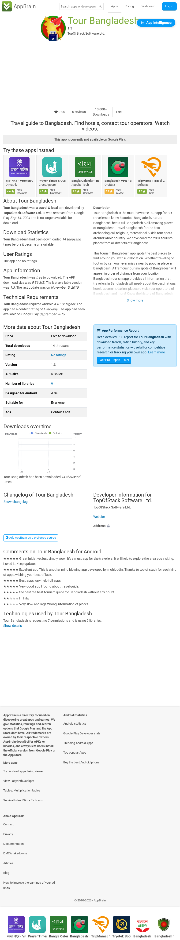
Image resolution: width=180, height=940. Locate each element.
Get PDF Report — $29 (114, 360)
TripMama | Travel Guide (151, 180)
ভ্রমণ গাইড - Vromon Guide (19, 180)
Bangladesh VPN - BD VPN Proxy (118, 180)
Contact (8, 824)
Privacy (8, 834)
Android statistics (74, 723)
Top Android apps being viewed (23, 771)
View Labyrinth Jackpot (18, 781)
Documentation (13, 844)
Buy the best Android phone (81, 762)
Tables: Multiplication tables (21, 790)
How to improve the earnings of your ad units (29, 885)
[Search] (100, 6)
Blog (6, 873)
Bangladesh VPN (163, 936)
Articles (8, 863)
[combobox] (78, 6)
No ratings (58, 355)
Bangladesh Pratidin (142, 936)
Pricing (129, 6)
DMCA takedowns (15, 853)
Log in (169, 6)
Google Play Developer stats (82, 733)
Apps (114, 6)
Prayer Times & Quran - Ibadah (52, 180)
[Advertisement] (89, 74)
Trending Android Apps (78, 743)
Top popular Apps (74, 752)
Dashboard (148, 6)
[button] (135, 526)
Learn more (156, 352)
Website (99, 517)
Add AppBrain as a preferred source (32, 537)
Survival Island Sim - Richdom (22, 800)
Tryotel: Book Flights (121, 936)
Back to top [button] (169, 902)
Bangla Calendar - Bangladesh (85, 180)
